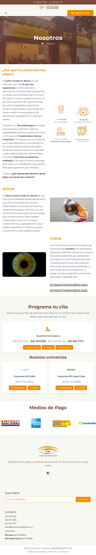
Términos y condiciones (58, 552)
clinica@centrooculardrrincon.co (19, 527)
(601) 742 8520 (25, 381)
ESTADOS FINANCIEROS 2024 (69, 284)
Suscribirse (83, 499)
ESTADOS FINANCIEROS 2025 (68, 290)
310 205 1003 (20, 341)
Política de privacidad (36, 552)
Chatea (49, 347)
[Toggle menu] (4, 13)
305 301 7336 (10, 520)
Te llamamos (65, 347)
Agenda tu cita (82, 13)
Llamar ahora (33, 347)
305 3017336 (38, 341)
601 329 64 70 (57, 341)
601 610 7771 (76, 341)
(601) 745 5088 (71, 381)
